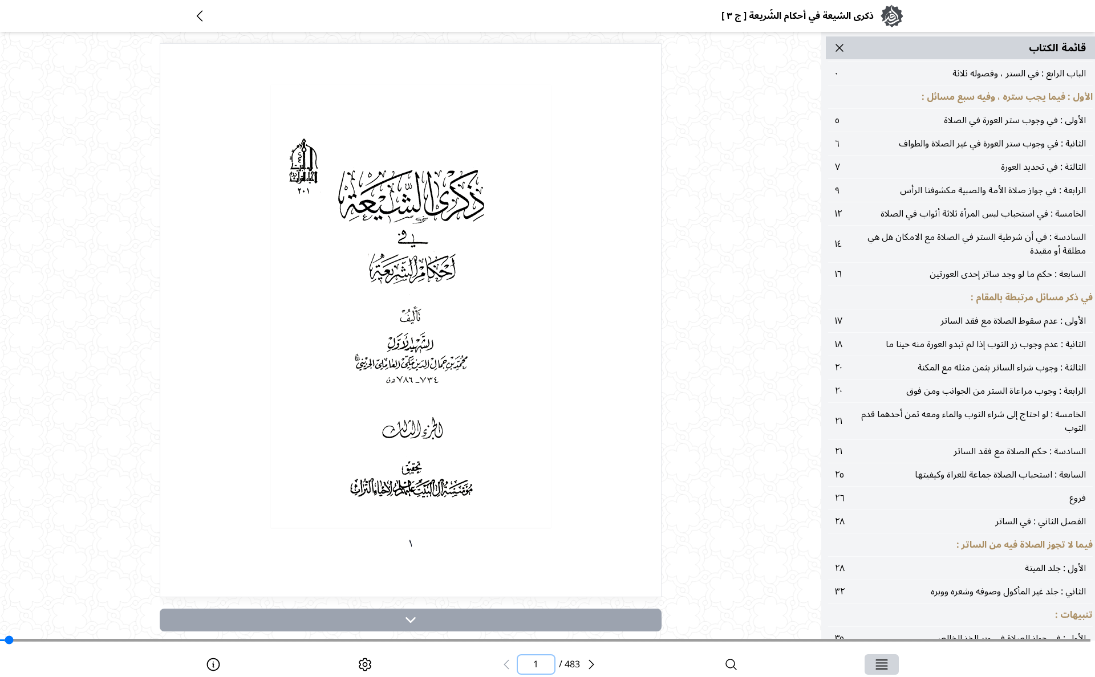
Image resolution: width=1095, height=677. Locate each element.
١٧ (960, 321)
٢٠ (960, 367)
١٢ (960, 213)
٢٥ (960, 474)
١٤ (960, 243)
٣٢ (960, 591)
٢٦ (960, 498)
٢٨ (960, 521)
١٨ (960, 344)
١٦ (960, 274)
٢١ (960, 421)
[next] (411, 620)
